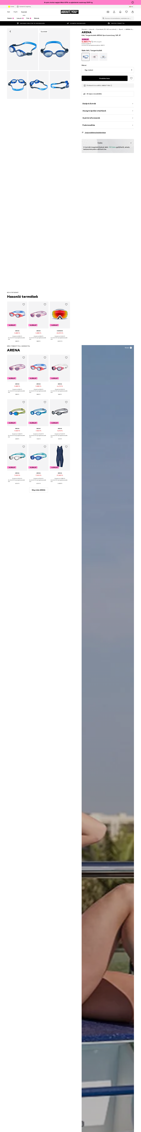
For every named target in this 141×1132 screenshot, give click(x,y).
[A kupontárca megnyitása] (108, 12)
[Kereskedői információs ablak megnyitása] (111, 85)
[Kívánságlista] (126, 12)
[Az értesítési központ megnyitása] (120, 12)
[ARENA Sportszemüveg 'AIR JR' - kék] (17, 85)
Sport (121, 29)
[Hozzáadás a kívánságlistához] (131, 78)
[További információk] (17, 343)
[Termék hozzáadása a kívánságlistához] (23, 304)
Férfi (15, 12)
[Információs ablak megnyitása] (132, 2)
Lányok (91, 29)
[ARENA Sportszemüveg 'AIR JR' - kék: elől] (22, 49)
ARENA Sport (130, 29)
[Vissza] (10, 31)
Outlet (12, 6)
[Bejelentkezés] (114, 12)
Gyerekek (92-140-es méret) (106, 29)
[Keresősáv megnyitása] (103, 18)
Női (8, 12)
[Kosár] (132, 12)
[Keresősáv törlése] (132, 18)
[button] (108, 70)
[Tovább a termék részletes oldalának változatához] (86, 57)
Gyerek (24, 12)
